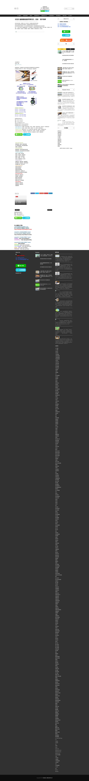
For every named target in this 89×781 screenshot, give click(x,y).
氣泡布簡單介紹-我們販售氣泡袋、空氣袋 (68, 106)
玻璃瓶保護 (57, 466)
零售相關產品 (58, 15)
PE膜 (56, 756)
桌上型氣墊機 (57, 490)
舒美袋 (56, 627)
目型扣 (56, 402)
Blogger (71, 148)
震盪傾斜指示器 (44, 15)
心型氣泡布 (57, 361)
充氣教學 (56, 378)
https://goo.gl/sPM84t (22, 247)
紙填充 (56, 550)
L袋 (55, 744)
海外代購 (56, 546)
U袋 (55, 768)
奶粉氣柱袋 (57, 392)
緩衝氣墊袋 (57, 698)
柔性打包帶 (23, 164)
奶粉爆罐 (56, 393)
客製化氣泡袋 (57, 452)
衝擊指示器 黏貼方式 (18, 178)
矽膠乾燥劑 (21, 182)
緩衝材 (56, 686)
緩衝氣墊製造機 (57, 700)
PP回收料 (56, 757)
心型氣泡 (56, 360)
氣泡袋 (19, 153)
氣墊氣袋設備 (25, 15)
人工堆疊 (56, 349)
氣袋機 (21, 144)
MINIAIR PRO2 (57, 753)
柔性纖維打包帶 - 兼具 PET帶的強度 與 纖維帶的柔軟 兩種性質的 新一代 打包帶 (68, 72)
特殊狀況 (56, 547)
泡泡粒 (56, 437)
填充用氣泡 (57, 635)
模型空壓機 (57, 671)
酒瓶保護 (56, 568)
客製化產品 (64, 15)
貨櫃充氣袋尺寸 (57, 594)
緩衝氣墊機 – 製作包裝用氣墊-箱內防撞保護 (22, 150)
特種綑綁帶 (57, 549)
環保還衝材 (57, 718)
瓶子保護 (56, 582)
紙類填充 (56, 561)
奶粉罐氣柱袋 (20, 158)
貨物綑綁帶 (57, 588)
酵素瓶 (56, 665)
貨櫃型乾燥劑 (57, 600)
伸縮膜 (56, 410)
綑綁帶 (56, 655)
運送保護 (56, 662)
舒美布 (19, 157)
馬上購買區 (19, 15)
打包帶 (56, 396)
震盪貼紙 (56, 712)
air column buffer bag (58, 738)
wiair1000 (56, 771)
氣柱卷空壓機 (57, 514)
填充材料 (56, 638)
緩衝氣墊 (56, 697)
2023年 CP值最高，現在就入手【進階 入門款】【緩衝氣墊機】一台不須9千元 (68, 52)
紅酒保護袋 (57, 475)
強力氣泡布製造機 (58, 579)
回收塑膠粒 (57, 404)
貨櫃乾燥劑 (17, 182)
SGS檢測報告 (57, 765)
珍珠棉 (56, 467)
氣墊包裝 (56, 538)
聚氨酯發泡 (57, 664)
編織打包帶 (57, 674)
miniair (56, 747)
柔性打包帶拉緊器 (58, 463)
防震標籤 (16, 176)
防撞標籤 (56, 420)
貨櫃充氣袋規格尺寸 (18, 166)
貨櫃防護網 (17, 184)
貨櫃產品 (56, 603)
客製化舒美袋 (57, 455)
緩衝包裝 (56, 682)
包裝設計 (56, 387)
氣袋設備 (56, 535)
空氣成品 (19, 154)
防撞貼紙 (56, 419)
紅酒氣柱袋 (57, 476)
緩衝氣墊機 (17, 144)
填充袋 (56, 641)
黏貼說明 (56, 721)
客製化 (56, 449)
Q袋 (56, 763)
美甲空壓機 (57, 479)
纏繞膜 (56, 726)
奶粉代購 (56, 390)
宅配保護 (56, 405)
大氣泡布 (56, 351)
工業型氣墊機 (57, 355)
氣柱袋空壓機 (57, 525)
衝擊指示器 (17, 174)
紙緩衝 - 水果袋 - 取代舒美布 (20, 156)
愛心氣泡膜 (57, 647)
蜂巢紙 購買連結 (21, 243)
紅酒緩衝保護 (57, 478)
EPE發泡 (56, 742)
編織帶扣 (56, 679)
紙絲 (24, 157)
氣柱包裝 (22, 153)
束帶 (56, 414)
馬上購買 (63, 120)
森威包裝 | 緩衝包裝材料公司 (37, 4)
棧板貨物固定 (26, 162)
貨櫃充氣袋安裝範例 (18, 169)
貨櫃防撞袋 (25, 161)
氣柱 (56, 505)
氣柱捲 (16, 158)
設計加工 (56, 585)
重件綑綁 (56, 482)
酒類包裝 (56, 570)
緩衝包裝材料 (57, 683)
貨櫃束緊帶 (17, 185)
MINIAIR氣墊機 (57, 754)
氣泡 (56, 491)
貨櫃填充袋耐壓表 (58, 609)
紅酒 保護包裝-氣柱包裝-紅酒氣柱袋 (68, 63)
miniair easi (57, 748)
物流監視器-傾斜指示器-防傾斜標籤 (68, 55)
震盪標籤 (56, 715)
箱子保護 (56, 673)
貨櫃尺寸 (56, 591)
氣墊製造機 (20, 146)
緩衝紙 (56, 703)
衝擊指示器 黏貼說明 (18, 177)
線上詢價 (70, 15)
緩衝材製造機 (24, 144)
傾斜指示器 (21, 174)
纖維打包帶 (57, 727)
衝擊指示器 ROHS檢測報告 (19, 180)
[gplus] (15, 8)
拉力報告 (56, 426)
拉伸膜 (56, 428)
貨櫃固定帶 (57, 597)
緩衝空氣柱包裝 (57, 692)
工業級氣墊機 (57, 357)
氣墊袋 (56, 541)
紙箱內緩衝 (57, 556)
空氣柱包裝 (57, 446)
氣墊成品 (56, 540)
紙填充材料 (57, 553)
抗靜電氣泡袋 (57, 411)
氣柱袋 (56, 523)
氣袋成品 (56, 532)
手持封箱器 (57, 366)
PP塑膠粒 (56, 759)
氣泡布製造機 (57, 496)
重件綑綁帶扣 (57, 485)
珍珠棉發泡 (57, 470)
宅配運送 (56, 407)
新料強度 (56, 650)
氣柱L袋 (56, 528)
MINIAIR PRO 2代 (58, 751)
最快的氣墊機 (57, 617)
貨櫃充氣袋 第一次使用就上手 (20, 170)
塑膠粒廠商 (57, 632)
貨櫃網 (56, 614)
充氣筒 (56, 381)
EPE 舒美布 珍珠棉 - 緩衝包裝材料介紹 (67, 92)
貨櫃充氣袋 (21, 161)
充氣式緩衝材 (57, 375)
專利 (56, 576)
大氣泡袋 (56, 352)
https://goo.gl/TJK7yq (26, 246)
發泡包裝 (56, 623)
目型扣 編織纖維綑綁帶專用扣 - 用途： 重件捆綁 (21, 202)
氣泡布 (16, 153)
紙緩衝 (56, 559)
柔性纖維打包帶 (17, 164)
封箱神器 (56, 458)
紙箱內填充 (57, 555)
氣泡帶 (56, 499)
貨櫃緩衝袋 (59, 132)
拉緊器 (56, 429)
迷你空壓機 (57, 564)
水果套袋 (56, 369)
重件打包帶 (57, 481)
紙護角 (56, 562)
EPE (21, 157)
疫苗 (56, 472)
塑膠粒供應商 (57, 630)
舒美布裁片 (57, 626)
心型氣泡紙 (57, 363)
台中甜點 (59, 137)
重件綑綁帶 (17, 162)
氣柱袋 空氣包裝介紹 (63, 319)
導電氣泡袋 (57, 668)
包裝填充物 (23, 154)
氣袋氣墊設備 (57, 534)
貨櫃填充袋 (17, 161)
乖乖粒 (16, 157)
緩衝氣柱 (56, 694)
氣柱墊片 (56, 526)
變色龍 (56, 733)
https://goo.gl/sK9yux (24, 248)
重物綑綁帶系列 (36, 15)
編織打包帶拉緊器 (58, 676)
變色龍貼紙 (57, 735)
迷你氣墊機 (57, 567)
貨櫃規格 (56, 606)
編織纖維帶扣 (57, 680)
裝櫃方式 (56, 661)
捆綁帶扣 (56, 488)
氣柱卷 (56, 511)
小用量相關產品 (51, 15)
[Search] (73, 8)
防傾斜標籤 (20, 176)
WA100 (56, 769)
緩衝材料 (56, 688)
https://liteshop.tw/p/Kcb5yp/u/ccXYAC (23, 229)
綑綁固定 (56, 653)
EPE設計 (56, 741)
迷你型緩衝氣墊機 (25, 145)
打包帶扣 (56, 398)
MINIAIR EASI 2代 (58, 750)
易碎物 (56, 431)
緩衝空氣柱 (57, 691)
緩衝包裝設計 (57, 685)
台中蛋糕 (59, 136)
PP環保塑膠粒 (57, 760)
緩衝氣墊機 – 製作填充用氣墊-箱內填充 (21, 149)
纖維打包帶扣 (57, 729)
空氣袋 (16, 154)
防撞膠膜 (56, 422)
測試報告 (56, 621)
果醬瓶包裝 (57, 434)
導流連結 (56, 667)
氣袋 (56, 531)
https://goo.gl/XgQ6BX (24, 244)
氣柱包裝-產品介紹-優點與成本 (67, 76)
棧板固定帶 (21, 184)
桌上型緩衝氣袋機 (18, 145)
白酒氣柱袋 (57, 401)
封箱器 (56, 460)
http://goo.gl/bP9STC (24, 125)
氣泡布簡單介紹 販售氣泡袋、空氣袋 (67, 99)
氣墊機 (16, 146)
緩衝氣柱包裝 (57, 695)
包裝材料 (56, 384)
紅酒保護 (56, 473)
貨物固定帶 (21, 162)
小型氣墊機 (57, 354)
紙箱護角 (56, 558)
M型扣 (56, 745)
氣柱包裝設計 (57, 508)
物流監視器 (57, 440)
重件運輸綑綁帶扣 (58, 487)
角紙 (56, 416)
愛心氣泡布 (57, 644)
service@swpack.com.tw (21, 122)
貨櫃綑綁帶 (59, 135)
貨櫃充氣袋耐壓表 (18, 168)
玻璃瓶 (56, 464)
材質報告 (56, 413)
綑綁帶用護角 (57, 656)
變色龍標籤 (57, 736)
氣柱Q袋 (56, 529)
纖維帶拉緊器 (57, 732)
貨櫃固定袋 (57, 599)
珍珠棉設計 (57, 469)
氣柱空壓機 (57, 517)
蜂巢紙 (56, 659)
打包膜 (56, 399)
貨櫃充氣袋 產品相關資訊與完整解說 (21, 172)
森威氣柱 (56, 620)
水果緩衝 (56, 372)
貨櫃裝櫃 (56, 612)
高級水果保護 (57, 573)
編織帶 (56, 677)
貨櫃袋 (31, 15)
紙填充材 (56, 552)
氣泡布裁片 (57, 494)
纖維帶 (56, 730)
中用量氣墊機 (57, 358)
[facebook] (17, 8)
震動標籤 (56, 709)
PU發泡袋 (56, 762)
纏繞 (56, 724)
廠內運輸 (56, 670)
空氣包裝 (56, 443)
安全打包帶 (57, 408)
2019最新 (56, 348)
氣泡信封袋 (57, 497)
